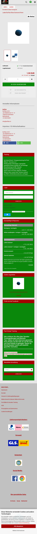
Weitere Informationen (18, 530)
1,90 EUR (18, 295)
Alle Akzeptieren (18, 526)
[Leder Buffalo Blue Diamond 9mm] (18, 32)
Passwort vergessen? (9, 207)
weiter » (5, 7)
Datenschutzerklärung (24, 522)
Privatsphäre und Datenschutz (9, 408)
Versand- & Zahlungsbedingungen (10, 396)
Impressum (4, 390)
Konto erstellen (8, 205)
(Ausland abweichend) (28, 65)
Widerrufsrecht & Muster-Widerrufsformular (12, 399)
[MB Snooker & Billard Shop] (4, 2)
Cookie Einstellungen (6, 411)
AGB (2, 405)
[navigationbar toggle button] (35, 2)
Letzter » (11, 7)
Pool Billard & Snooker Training (9, 402)
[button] (5, 79)
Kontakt (3, 393)
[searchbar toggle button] (26, 2)
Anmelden (18, 201)
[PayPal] (7, 214)
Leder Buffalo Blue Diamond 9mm (18, 292)
